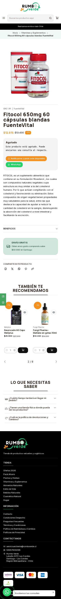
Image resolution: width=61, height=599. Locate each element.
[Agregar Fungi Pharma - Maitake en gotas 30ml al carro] (52, 350)
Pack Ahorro (9, 474)
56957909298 (13, 550)
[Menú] (4, 18)
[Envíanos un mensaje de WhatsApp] (7, 592)
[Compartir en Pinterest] (26, 269)
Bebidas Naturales (11, 493)
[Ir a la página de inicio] (30, 7)
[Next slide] (55, 362)
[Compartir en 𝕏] (12, 269)
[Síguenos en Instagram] (3, 296)
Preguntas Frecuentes (13, 521)
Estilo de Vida (9, 489)
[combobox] (30, 18)
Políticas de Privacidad (14, 532)
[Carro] (57, 18)
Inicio (15, 33)
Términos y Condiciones (14, 525)
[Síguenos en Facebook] (3, 303)
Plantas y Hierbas (11, 478)
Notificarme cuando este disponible (28, 158)
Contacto (7, 514)
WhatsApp (16, 164)
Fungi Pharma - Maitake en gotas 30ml (45, 331)
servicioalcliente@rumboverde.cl (21, 546)
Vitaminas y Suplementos (33, 33)
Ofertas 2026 (9, 470)
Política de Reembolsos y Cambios (19, 529)
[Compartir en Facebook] (5, 269)
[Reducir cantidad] (6, 350)
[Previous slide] (5, 362)
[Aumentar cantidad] (14, 350)
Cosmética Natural (12, 496)
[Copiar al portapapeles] (32, 269)
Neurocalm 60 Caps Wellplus (14, 331)
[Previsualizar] (24, 312)
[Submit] (50, 18)
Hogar (6, 500)
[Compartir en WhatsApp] (19, 269)
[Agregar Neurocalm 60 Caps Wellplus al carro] (23, 350)
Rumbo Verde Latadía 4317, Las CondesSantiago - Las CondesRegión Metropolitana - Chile (19, 557)
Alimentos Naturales (12, 485)
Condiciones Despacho (14, 518)
